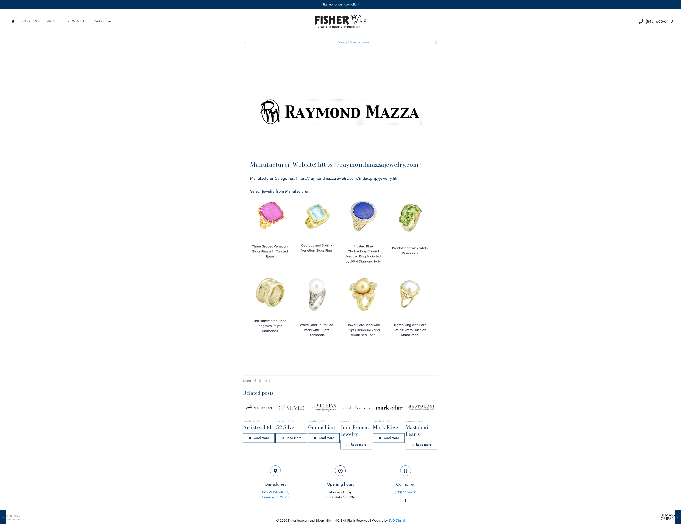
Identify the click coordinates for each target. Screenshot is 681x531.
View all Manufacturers (353, 42)
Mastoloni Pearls (417, 430)
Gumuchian (321, 427)
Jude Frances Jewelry (355, 430)
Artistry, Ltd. (257, 427)
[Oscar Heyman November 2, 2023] (10, 517)
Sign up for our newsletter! (340, 4)
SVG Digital (397, 520)
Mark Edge (385, 427)
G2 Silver (286, 427)
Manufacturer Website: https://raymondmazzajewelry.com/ (336, 164)
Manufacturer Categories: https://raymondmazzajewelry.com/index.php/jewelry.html (325, 178)
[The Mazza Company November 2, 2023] (671, 517)
